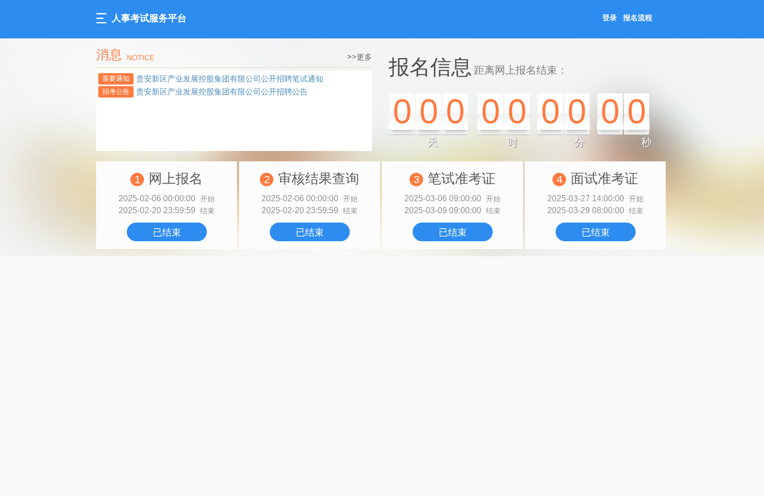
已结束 (167, 232)
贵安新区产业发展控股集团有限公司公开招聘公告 (222, 91)
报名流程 (637, 18)
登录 (609, 18)
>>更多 (359, 56)
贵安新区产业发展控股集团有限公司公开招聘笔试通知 (229, 78)
